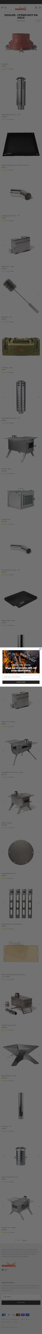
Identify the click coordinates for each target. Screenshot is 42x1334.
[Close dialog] (40, 649)
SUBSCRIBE (21, 682)
